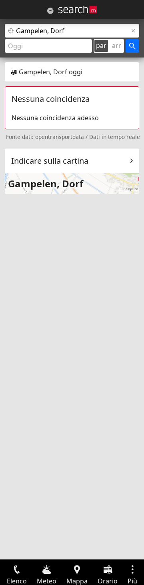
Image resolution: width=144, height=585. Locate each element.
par (101, 45)
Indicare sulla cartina (49, 160)
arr (116, 45)
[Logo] (77, 10)
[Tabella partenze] (50, 11)
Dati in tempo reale (114, 137)
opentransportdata (59, 137)
